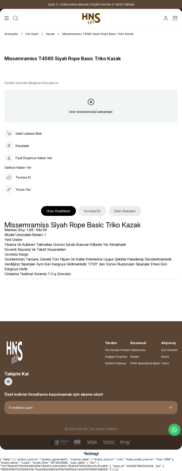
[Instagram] (8, 381)
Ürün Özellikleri (58, 211)
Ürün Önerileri (125, 211)
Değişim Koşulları (116, 356)
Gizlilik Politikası (115, 363)
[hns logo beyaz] (26, 353)
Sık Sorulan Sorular (117, 350)
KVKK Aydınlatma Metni (145, 363)
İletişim (134, 356)
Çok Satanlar (169, 350)
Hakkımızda (138, 350)
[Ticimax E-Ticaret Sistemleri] (91, 454)
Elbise (165, 356)
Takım (165, 363)
